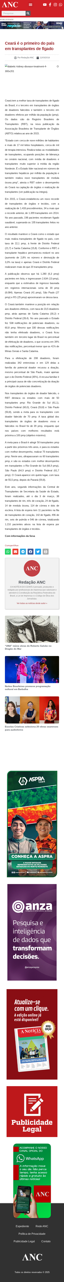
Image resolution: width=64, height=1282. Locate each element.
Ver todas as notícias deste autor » (32, 603)
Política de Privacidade (32, 1233)
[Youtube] (45, 4)
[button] (30, 4)
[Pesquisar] (28, 13)
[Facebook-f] (50, 4)
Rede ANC (42, 1226)
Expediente (22, 1226)
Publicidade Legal (24, 1241)
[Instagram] (55, 4)
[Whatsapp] (60, 4)
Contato (46, 1241)
